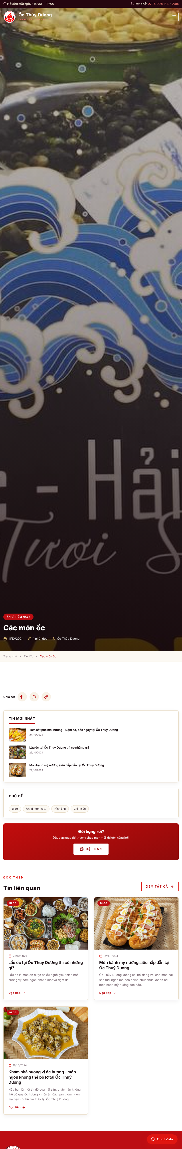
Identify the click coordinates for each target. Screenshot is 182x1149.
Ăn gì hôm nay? (36, 808)
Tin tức (28, 656)
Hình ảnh (60, 808)
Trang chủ (10, 656)
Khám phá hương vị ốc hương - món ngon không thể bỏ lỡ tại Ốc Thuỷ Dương (42, 1077)
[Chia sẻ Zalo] (34, 696)
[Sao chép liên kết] (46, 696)
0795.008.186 (158, 4)
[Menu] (174, 17)
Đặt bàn (94, 849)
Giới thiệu (80, 808)
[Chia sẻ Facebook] (22, 696)
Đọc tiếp (14, 993)
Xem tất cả (157, 886)
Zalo (175, 4)
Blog (15, 808)
